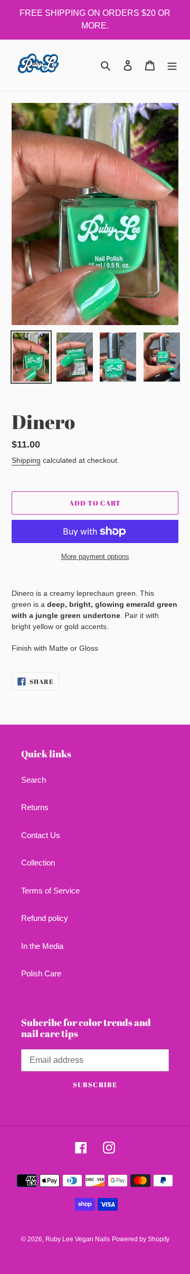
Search (33, 779)
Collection (38, 862)
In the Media (42, 946)
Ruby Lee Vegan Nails (77, 1239)
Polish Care (41, 973)
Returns (35, 807)
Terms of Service (50, 890)
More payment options (95, 556)
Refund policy (44, 918)
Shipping (26, 460)
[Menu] (172, 65)
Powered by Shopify (140, 1239)
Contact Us (40, 835)
